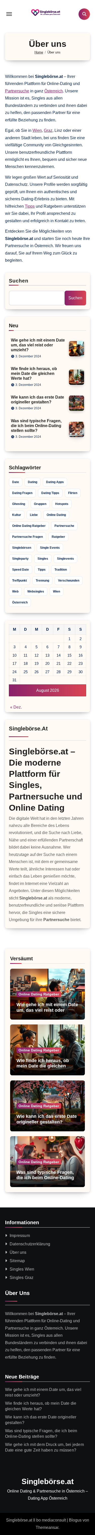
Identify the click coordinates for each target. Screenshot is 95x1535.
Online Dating (56, 515)
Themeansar (47, 1527)
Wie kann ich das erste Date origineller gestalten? (46, 1119)
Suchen (19, 281)
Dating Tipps (50, 493)
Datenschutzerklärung (30, 1244)
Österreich (53, 91)
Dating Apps (55, 482)
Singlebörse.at (48, 1481)
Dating (32, 482)
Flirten (72, 493)
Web (15, 591)
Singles (42, 558)
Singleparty (20, 558)
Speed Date (20, 569)
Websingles (35, 591)
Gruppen (40, 504)
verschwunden (68, 580)
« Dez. (16, 707)
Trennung (42, 580)
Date (15, 482)
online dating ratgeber (29, 526)
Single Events (50, 548)
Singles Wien (22, 1269)
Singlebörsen (21, 548)
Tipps (30, 206)
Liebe (34, 515)
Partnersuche (17, 91)
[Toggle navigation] (9, 14)
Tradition (60, 569)
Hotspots (61, 504)
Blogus (75, 1520)
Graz (48, 130)
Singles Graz (21, 1277)
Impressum (20, 1235)
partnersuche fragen (27, 537)
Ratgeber (58, 537)
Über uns (18, 1252)
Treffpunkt (19, 580)
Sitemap (17, 1261)
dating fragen (22, 493)
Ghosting (18, 504)
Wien (37, 130)
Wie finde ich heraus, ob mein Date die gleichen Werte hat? (34, 374)
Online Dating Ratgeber (38, 994)
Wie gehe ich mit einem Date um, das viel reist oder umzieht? (38, 345)
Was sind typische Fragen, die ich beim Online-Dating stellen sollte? (36, 426)
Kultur (16, 515)
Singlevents (65, 558)
